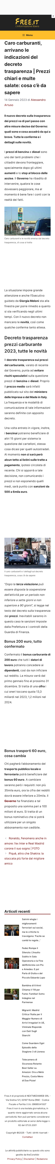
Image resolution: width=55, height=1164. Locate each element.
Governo (10, 801)
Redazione (42, 1159)
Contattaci (27, 1137)
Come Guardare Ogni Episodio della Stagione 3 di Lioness (33, 1047)
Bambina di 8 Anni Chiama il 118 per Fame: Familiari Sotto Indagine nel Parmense (33, 994)
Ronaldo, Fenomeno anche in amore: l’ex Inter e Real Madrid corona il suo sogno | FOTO (25, 843)
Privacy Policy (14, 1159)
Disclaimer (29, 1159)
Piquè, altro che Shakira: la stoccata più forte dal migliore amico (24, 858)
